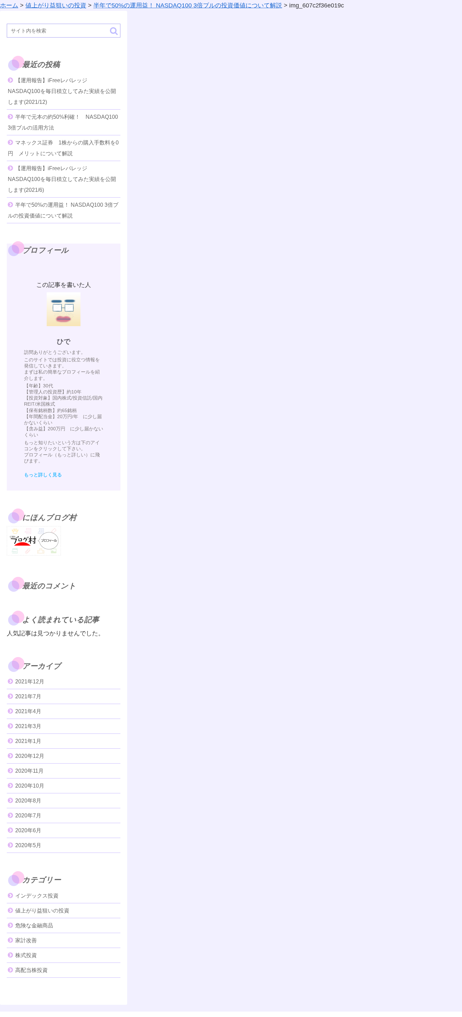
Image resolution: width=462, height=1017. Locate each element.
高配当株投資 (31, 970)
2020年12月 (29, 756)
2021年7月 (28, 696)
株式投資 (26, 955)
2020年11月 (29, 771)
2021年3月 (28, 726)
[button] (113, 31)
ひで (63, 341)
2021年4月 (28, 711)
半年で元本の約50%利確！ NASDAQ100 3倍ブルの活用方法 (63, 122)
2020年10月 (29, 786)
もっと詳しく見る (43, 474)
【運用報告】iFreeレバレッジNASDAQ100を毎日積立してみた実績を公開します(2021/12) (62, 91)
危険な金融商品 (34, 925)
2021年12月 (29, 681)
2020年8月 (28, 801)
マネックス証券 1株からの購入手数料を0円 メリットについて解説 (63, 148)
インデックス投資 (37, 896)
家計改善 (26, 940)
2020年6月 (28, 830)
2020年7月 (28, 815)
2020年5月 (28, 845)
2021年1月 (28, 741)
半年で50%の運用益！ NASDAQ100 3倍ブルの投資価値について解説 (63, 210)
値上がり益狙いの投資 (42, 910)
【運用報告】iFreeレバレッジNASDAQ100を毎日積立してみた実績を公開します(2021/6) (62, 179)
